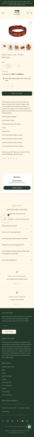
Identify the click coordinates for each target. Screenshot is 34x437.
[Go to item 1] (4, 46)
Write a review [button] (17, 188)
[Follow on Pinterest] (18, 421)
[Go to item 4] (22, 47)
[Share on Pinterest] (13, 158)
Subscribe (9, 331)
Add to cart (17, 93)
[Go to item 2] (10, 47)
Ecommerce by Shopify (17, 432)
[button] (5, 219)
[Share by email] (16, 158)
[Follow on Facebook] (3, 421)
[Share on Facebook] (8, 158)
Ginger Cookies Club (8, 367)
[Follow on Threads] (13, 421)
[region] (17, 275)
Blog (3, 370)
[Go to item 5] (28, 47)
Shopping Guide (6, 382)
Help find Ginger (7, 376)
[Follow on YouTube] (22, 421)
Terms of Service (7, 395)
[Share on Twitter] (11, 158)
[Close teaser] (8, 215)
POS (24, 430)
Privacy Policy (6, 392)
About (4, 373)
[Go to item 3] (16, 47)
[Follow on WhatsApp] (27, 421)
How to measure (7, 385)
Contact (4, 379)
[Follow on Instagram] (8, 421)
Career (4, 388)
